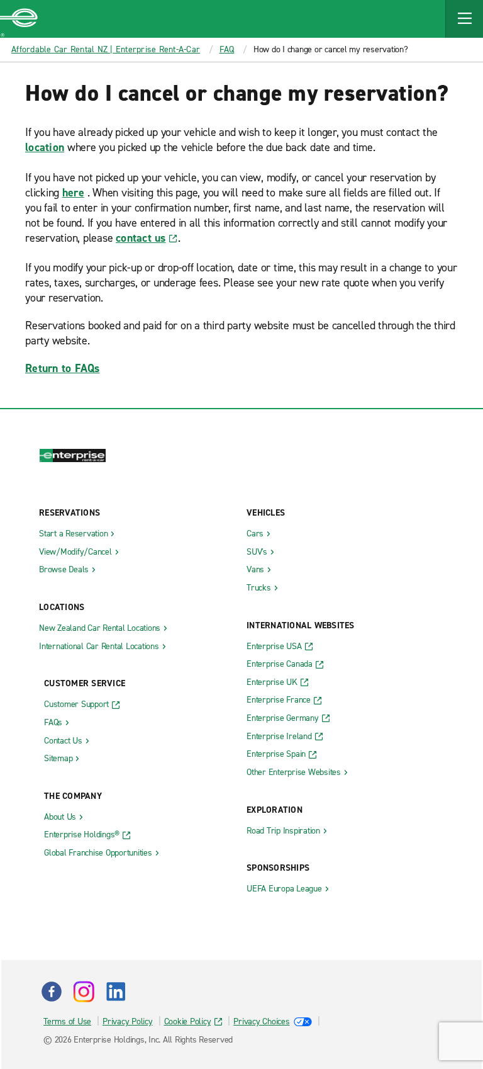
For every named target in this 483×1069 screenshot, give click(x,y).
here (73, 192)
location (44, 147)
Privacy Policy (128, 1021)
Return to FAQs (62, 368)
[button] (464, 19)
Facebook (51, 991)
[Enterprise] (19, 19)
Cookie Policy (187, 1021)
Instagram (83, 991)
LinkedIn (115, 991)
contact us (141, 238)
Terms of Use (67, 1021)
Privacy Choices (261, 1021)
